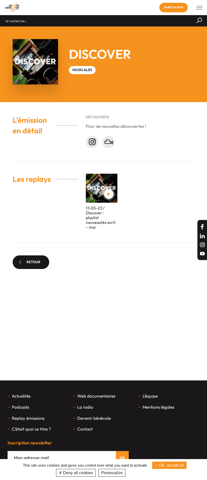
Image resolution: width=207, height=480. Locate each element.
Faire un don (173, 7)
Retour (33, 262)
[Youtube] (202, 253)
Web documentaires (96, 396)
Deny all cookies (77, 473)
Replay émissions (28, 418)
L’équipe (150, 396)
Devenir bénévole (94, 418)
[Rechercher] (199, 20)
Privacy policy (139, 473)
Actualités (21, 396)
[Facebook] (202, 227)
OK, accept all (171, 465)
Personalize (112, 473)
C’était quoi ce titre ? (31, 429)
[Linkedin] (202, 236)
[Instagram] (202, 245)
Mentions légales (158, 407)
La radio (85, 407)
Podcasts (20, 407)
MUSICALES (82, 70)
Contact (85, 429)
